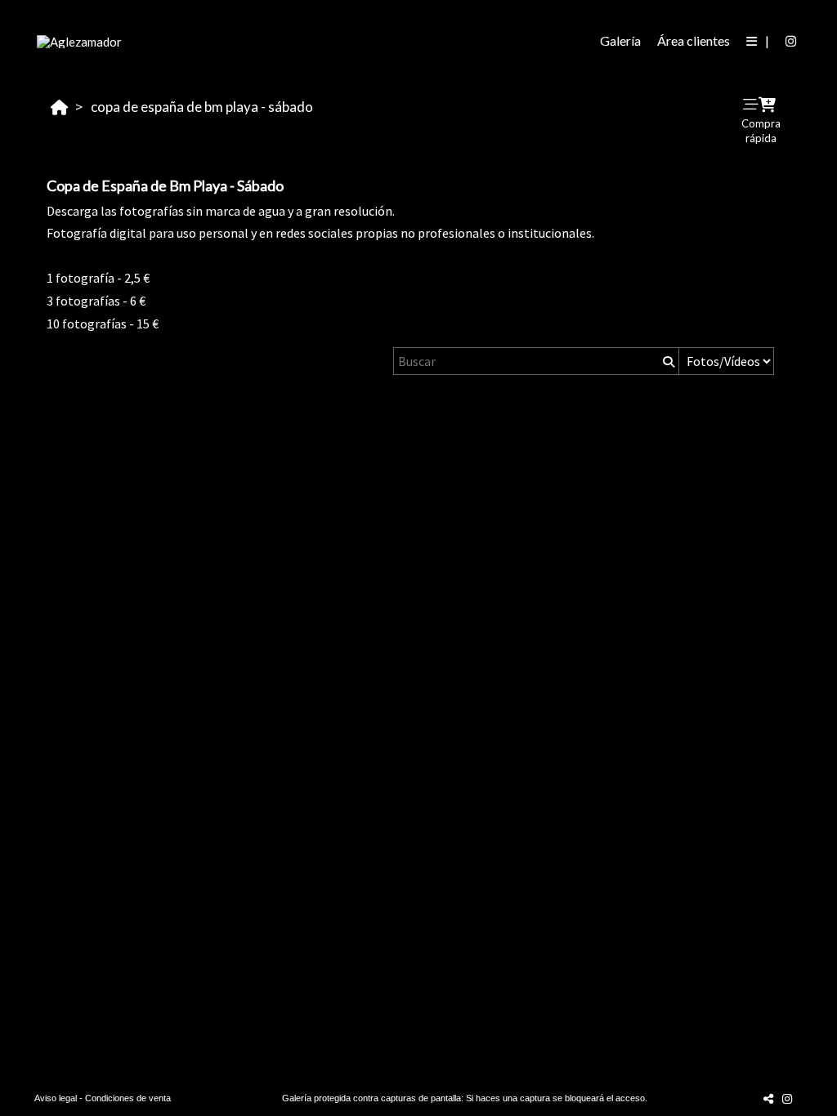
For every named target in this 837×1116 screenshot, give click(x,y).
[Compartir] (768, 1098)
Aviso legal (55, 1098)
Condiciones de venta (128, 1098)
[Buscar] (667, 361)
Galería (620, 40)
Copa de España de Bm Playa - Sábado (202, 106)
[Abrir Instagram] (791, 41)
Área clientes (693, 40)
